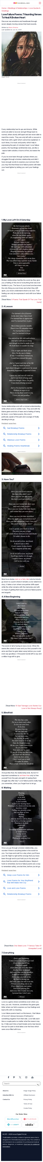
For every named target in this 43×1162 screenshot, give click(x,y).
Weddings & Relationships (17, 8)
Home (4, 8)
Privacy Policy (28, 1099)
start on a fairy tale (22, 579)
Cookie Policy (28, 1108)
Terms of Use (28, 1104)
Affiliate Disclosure (29, 1095)
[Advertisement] (21, 107)
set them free (25, 775)
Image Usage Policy (30, 1091)
